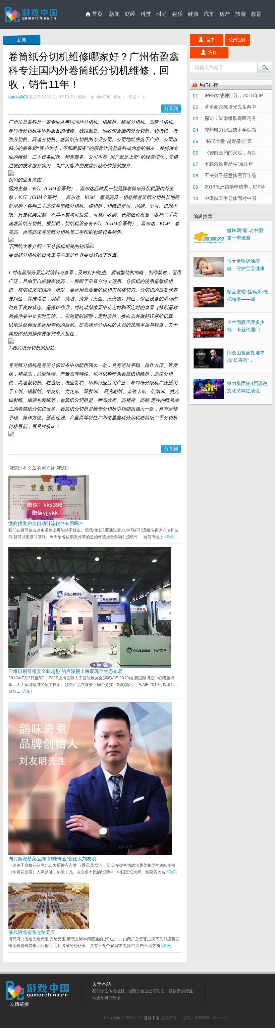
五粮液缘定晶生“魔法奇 (229, 164)
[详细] (169, 536)
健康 (193, 14)
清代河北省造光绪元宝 (31, 932)
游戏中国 (152, 1018)
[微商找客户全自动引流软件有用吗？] (48, 518)
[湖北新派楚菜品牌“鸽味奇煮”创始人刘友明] (90, 853)
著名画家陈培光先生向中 (230, 107)
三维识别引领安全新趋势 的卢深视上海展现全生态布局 (65, 671)
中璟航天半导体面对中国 (230, 198)
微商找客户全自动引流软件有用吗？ (46, 523)
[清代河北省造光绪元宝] (48, 927)
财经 (130, 14)
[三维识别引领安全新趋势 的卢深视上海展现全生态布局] (89, 666)
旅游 (240, 14)
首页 (97, 14)
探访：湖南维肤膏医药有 (230, 118)
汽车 (209, 14)
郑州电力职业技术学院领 (230, 129)
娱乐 (177, 14)
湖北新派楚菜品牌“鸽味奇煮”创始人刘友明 (52, 858)
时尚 (161, 14)
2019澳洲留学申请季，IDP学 (235, 186)
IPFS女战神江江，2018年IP (234, 95)
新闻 (114, 14)
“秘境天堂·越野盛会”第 (228, 141)
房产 (224, 14)
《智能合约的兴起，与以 (230, 152)
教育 (256, 14)
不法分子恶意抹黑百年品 (230, 175)
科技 (146, 14)
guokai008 (18, 97)
